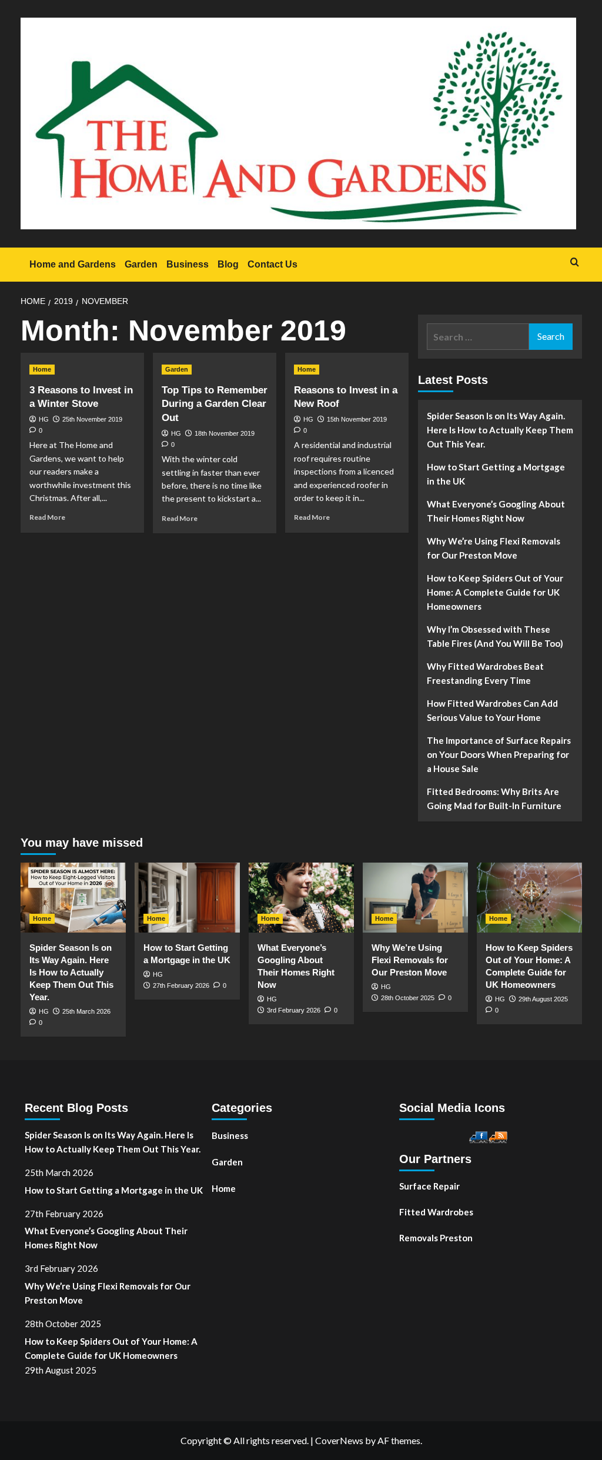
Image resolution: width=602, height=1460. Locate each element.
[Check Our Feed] (497, 1135)
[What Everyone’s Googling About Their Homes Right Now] (301, 898)
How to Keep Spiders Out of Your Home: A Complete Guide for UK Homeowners (495, 592)
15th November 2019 (357, 419)
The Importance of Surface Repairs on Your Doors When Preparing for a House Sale (499, 754)
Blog (228, 264)
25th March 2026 (86, 1011)
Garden (141, 264)
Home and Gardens (72, 264)
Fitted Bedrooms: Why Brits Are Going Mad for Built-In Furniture (494, 798)
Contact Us (272, 264)
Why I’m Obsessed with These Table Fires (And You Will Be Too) (495, 636)
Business (187, 264)
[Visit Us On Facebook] (478, 1135)
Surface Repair (429, 1186)
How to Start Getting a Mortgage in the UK (496, 474)
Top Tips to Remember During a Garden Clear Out (214, 404)
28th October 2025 (407, 997)
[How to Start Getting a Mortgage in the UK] (187, 898)
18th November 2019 (225, 433)
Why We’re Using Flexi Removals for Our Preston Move (493, 548)
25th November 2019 (92, 419)
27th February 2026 (181, 985)
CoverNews (339, 1440)
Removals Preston (436, 1237)
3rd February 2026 (293, 1010)
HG (44, 419)
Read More (47, 517)
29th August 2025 (543, 999)
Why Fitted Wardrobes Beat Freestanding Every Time (485, 673)
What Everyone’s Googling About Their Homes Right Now (496, 511)
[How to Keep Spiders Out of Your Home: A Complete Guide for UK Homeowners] (529, 898)
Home (42, 369)
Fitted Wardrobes (436, 1212)
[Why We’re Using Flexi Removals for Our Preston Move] (415, 898)
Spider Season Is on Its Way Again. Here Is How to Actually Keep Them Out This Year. (500, 429)
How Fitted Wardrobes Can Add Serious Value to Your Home (492, 710)
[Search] (574, 262)
